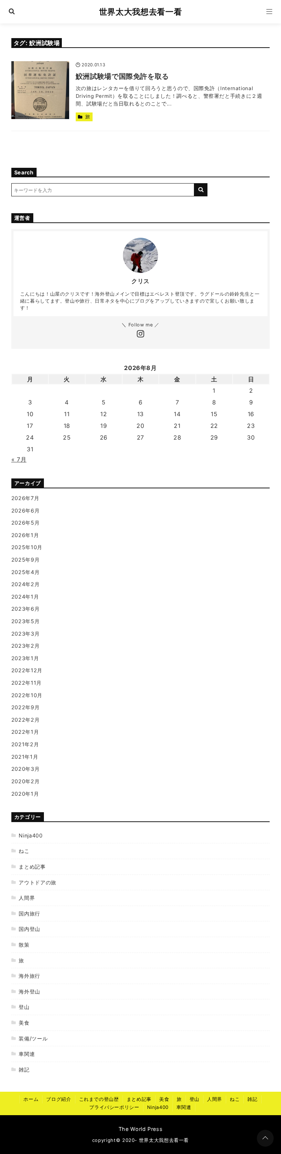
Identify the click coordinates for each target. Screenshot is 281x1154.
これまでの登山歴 (99, 1099)
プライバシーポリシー (114, 1107)
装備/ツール (33, 1038)
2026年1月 (25, 535)
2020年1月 (25, 794)
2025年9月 (25, 559)
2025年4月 (25, 572)
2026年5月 (25, 522)
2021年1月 (24, 757)
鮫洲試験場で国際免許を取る (122, 76)
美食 (24, 1023)
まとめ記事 (32, 866)
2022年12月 (26, 670)
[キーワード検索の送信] (200, 189)
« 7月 (19, 459)
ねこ (24, 851)
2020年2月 (25, 781)
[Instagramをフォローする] (140, 334)
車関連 (27, 1054)
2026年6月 (25, 510)
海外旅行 (29, 976)
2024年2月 (25, 584)
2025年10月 (26, 547)
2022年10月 (26, 695)
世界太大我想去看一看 (140, 11)
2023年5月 (25, 621)
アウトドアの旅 (37, 882)
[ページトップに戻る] (265, 1138)
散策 (24, 945)
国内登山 (29, 929)
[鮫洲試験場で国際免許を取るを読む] (40, 90)
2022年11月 (26, 683)
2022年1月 (25, 732)
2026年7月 (25, 498)
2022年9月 (25, 707)
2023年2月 (25, 646)
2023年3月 (25, 633)
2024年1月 (25, 596)
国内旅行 (29, 913)
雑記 (24, 1069)
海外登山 (29, 991)
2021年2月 (25, 744)
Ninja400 (30, 835)
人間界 (27, 898)
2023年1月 (25, 658)
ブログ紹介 (58, 1099)
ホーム (30, 1099)
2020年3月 (25, 769)
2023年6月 (25, 609)
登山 (24, 1007)
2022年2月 (25, 720)
